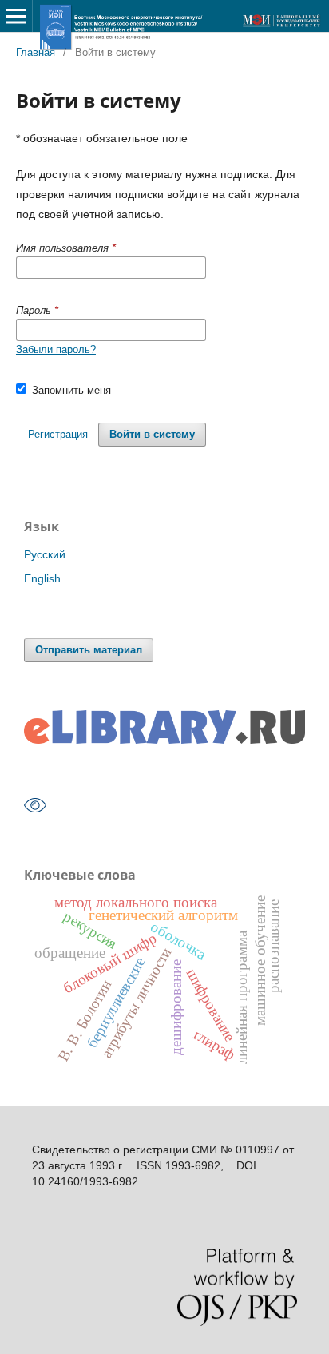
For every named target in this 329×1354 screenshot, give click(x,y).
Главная (35, 52)
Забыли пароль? (56, 349)
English (42, 578)
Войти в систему (152, 434)
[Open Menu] (16, 16)
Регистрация (58, 434)
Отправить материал (88, 650)
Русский (44, 554)
